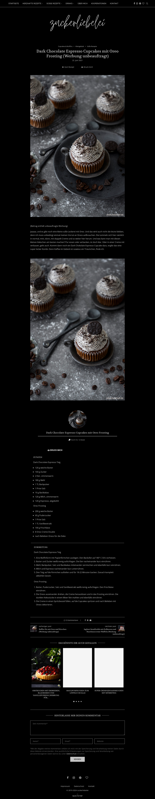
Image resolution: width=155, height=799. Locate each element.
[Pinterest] (140, 3)
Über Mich (83, 3)
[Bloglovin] (143, 3)
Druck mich (88, 67)
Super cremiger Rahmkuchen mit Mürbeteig (109, 691)
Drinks (69, 3)
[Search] (147, 3)
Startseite (13, 3)
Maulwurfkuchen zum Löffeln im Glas (77, 691)
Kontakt (114, 3)
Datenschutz (71, 754)
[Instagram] (137, 3)
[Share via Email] (90, 620)
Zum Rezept (69, 67)
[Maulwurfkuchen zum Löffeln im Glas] (77, 667)
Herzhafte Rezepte (32, 3)
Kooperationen (98, 3)
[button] (35, 676)
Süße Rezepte (53, 3)
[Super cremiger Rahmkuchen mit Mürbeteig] (109, 667)
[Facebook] (134, 3)
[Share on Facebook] (85, 620)
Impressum (65, 786)
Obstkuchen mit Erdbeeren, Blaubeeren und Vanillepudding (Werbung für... (46, 694)
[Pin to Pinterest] (87, 620)
